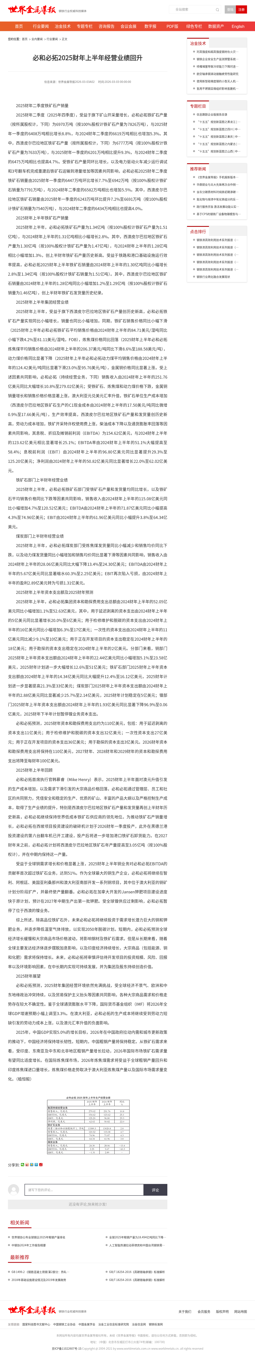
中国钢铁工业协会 (64, 1324)
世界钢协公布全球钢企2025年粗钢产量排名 (38, 1237)
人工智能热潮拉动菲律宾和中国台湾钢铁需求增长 (140, 1245)
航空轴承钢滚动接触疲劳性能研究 (217, 73)
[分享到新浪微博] (27, 1164)
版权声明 (222, 1311)
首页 (24, 39)
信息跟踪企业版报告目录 (212, 114)
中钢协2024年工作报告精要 (29, 1245)
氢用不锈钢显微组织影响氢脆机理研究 (220, 88)
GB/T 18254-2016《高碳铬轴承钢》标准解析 (137, 1272)
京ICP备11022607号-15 (66, 1348)
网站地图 (240, 1311)
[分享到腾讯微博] (36, 1164)
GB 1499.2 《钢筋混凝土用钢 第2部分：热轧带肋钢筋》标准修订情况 (54, 1272)
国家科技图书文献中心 (36, 1324)
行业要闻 (52, 39)
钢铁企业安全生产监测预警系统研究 (219, 59)
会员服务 (204, 1311)
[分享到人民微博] (41, 1164)
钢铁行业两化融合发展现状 (213, 276)
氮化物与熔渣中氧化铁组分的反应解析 (220, 199)
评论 (155, 1190)
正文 (64, 39)
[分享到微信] (22, 1164)
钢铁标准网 (156, 1324)
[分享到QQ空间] (31, 1164)
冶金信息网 (139, 1324)
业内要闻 (37, 39)
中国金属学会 (87, 1324)
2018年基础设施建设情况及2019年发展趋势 (39, 1280)
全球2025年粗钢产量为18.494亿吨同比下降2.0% (139, 1237)
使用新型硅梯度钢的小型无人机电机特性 (222, 81)
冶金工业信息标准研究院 (113, 1324)
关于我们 (184, 1311)
